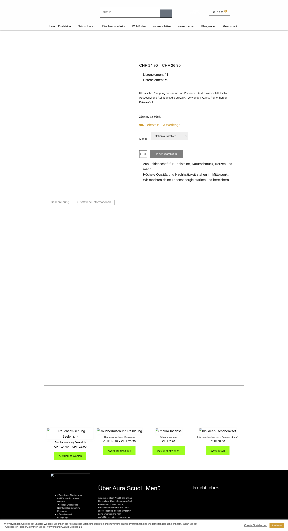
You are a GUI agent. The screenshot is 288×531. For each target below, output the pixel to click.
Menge (143, 138)
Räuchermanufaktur (113, 26)
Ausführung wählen (70, 456)
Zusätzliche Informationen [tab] (94, 202)
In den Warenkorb (166, 154)
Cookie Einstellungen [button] (255, 525)
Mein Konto (195, 12)
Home (51, 26)
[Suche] (166, 13)
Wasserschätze (162, 26)
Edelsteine (64, 26)
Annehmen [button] (277, 525)
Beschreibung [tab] (60, 202)
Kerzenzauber (186, 26)
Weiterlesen (218, 450)
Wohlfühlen (139, 26)
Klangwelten (208, 26)
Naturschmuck (86, 26)
